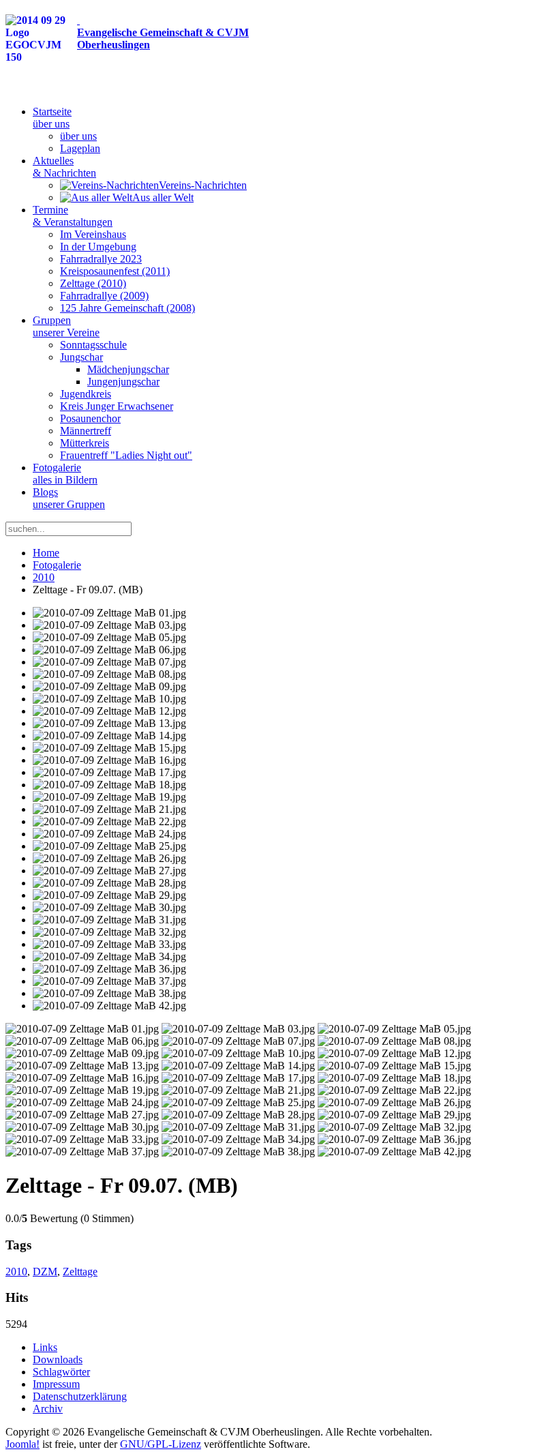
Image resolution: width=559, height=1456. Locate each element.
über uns (78, 136)
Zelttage (80, 1271)
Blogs (69, 498)
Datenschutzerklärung (80, 1396)
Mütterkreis (84, 443)
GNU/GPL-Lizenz (160, 1444)
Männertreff (85, 430)
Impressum (56, 1384)
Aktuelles (64, 167)
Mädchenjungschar (128, 369)
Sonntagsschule (93, 345)
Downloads (57, 1359)
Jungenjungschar (123, 381)
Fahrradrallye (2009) (104, 295)
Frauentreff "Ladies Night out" (126, 455)
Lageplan (80, 148)
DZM (45, 1271)
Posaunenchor (90, 418)
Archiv (48, 1408)
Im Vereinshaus (93, 234)
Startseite (52, 118)
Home (46, 553)
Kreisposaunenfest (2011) (115, 271)
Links (45, 1347)
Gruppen (66, 326)
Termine (72, 216)
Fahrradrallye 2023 (101, 259)
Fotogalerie (65, 474)
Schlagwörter (61, 1372)
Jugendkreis (85, 394)
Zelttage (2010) (93, 283)
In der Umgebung (98, 246)
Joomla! (22, 1444)
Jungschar (81, 357)
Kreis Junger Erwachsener (116, 406)
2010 (44, 577)
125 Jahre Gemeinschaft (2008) (127, 308)
